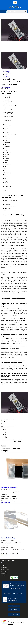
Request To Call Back (6, 73)
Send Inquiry (6, 71)
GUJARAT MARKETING (15, 7)
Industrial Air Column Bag (9, 487)
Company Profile (5, 569)
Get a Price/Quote (5, 87)
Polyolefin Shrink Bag (8, 538)
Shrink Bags (7, 78)
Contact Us (4, 573)
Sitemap (4, 575)
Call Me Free (15, 614)
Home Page (4, 567)
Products (6, 76)
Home (5, 74)
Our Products (5, 571)
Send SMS (15, 609)
